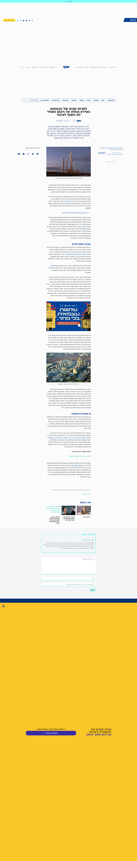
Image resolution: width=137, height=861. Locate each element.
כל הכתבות (65, 100)
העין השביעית (56, 100)
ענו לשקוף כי (54, 266)
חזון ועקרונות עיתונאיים (95, 67)
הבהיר (77, 277)
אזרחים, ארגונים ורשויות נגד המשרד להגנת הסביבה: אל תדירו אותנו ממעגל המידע (54, 520)
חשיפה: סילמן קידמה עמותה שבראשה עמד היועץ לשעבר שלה (69, 518)
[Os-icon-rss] (17, 20)
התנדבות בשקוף (35, 67)
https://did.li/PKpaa (77, 465)
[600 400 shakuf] (68, 331)
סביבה (88, 100)
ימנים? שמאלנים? (80, 67)
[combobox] (30, 100)
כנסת (103, 100)
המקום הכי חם (45, 100)
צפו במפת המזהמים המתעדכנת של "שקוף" (75, 213)
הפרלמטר (96, 100)
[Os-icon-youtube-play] (26, 20)
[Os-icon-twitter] (29, 20)
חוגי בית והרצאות (44, 67)
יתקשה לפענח (81, 227)
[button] (37, 154)
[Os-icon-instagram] (20, 20)
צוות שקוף (104, 67)
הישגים (87, 67)
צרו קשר (28, 67)
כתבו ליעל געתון (86, 494)
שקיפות (82, 100)
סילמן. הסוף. (86, 517)
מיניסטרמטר (111, 100)
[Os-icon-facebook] (32, 20)
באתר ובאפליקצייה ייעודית (68, 201)
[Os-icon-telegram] (23, 20)
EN (22, 67)
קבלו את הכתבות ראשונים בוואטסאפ (79, 456)
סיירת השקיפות (53, 67)
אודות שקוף (112, 67)
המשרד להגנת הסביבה (31, 148)
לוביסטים (74, 100)
